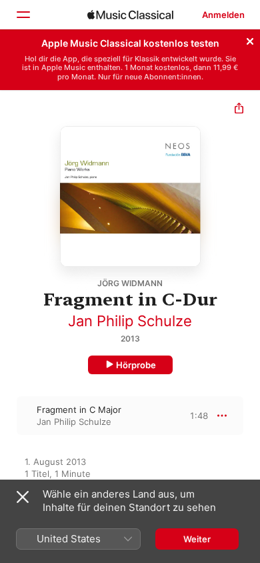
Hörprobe (136, 365)
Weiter (197, 539)
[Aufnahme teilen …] (239, 109)
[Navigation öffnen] (22, 14)
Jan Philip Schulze (130, 321)
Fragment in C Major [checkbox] (79, 409)
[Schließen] (250, 39)
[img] (130, 14)
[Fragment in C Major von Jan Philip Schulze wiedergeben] (8, 415)
